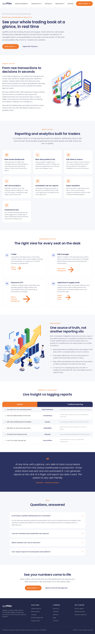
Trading (33, 615)
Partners (70, 4)
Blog (54, 618)
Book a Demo (83, 4)
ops (7, 3)
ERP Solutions (11, 14)
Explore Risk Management (61, 270)
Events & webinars (81, 615)
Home (4, 14)
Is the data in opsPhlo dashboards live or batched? (31, 516)
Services (55, 615)
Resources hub (80, 612)
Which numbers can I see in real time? (26, 543)
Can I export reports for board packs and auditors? (31, 552)
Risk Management (37, 618)
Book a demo (79, 609)
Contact (55, 621)
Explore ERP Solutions (30, 46)
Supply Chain (35, 621)
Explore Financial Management (15, 299)
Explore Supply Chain (59, 297)
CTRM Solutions (36, 609)
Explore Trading (13, 268)
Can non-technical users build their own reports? (30, 533)
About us (56, 609)
